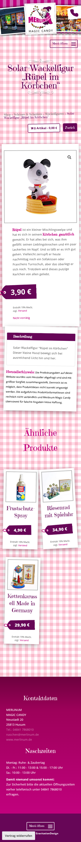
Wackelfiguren (54, 114)
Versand (22, 310)
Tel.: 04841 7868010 (20, 730)
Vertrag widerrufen (18, 836)
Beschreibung (22, 336)
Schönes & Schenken (28, 114)
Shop (7, 115)
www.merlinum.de (19, 739)
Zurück (70, 127)
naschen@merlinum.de (22, 734)
